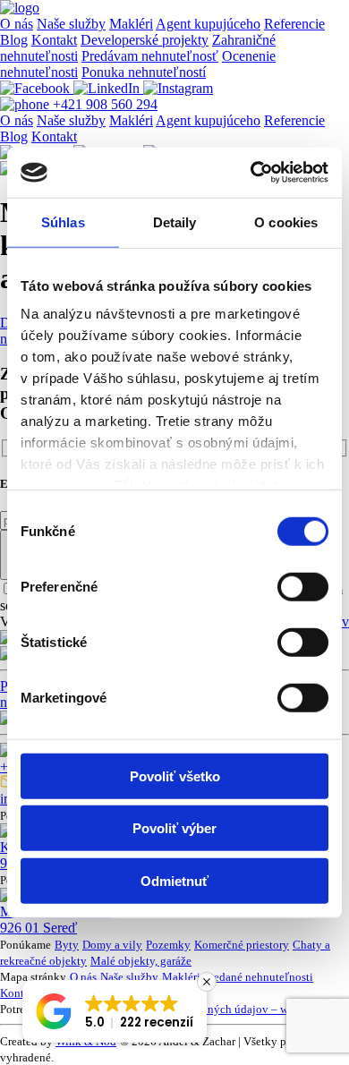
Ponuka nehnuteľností (143, 72)
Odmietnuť (174, 880)
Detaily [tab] (175, 221)
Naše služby (71, 23)
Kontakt (54, 39)
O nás (16, 23)
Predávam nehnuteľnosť (149, 56)
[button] (114, 1011)
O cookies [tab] (286, 221)
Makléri (131, 23)
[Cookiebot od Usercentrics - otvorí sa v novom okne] (251, 172)
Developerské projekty (145, 39)
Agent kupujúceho (208, 23)
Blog (14, 39)
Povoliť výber (174, 828)
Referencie (294, 23)
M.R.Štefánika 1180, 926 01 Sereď (58, 919)
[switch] (302, 586)
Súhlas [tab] (63, 221)
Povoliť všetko (175, 775)
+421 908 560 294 (103, 104)
